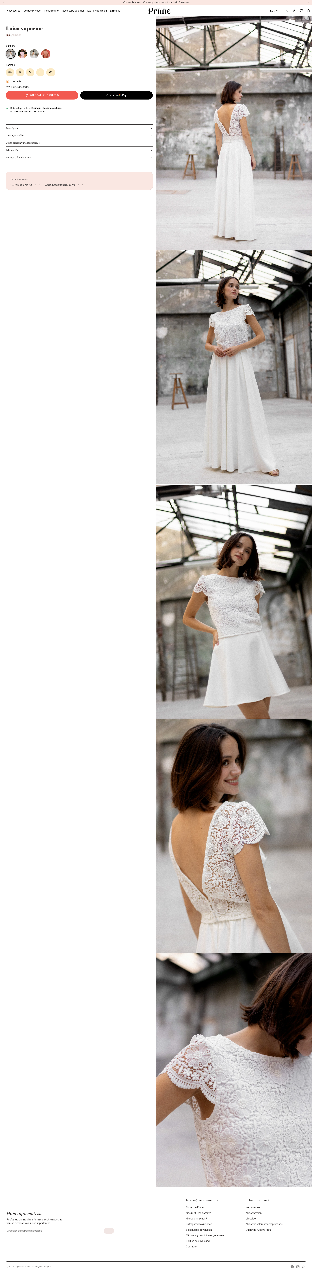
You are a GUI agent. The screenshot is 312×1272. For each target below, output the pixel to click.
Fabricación (12, 150)
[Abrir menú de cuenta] (294, 10)
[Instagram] (298, 1267)
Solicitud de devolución (199, 1230)
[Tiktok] (304, 1267)
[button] (18, 87)
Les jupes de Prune (22, 1266)
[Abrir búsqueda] (287, 10)
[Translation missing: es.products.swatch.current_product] (11, 54)
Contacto (191, 1246)
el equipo (251, 1218)
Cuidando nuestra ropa (258, 1230)
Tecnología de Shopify (41, 1266)
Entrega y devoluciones (18, 157)
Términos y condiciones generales (205, 1235)
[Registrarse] (109, 1231)
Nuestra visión (254, 1213)
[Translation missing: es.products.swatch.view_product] (22, 54)
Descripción (12, 128)
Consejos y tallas (15, 135)
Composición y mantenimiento (23, 142)
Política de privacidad (198, 1241)
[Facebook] (292, 1267)
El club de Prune (195, 1207)
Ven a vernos (253, 1207)
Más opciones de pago (116, 103)
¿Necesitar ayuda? (196, 1218)
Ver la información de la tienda (24, 115)
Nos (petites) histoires (198, 1213)
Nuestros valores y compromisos (264, 1224)
